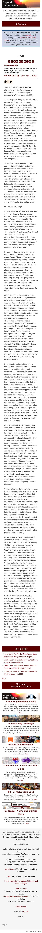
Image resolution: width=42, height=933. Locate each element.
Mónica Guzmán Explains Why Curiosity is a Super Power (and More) (21, 661)
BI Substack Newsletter (21, 744)
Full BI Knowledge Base (21, 792)
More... (4, 678)
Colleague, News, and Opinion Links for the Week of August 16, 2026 (20, 672)
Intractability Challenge (21, 723)
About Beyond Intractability (21, 701)
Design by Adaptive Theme (33, 931)
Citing (9, 876)
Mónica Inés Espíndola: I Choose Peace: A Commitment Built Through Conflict (20, 666)
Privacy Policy (21, 888)
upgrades (28, 35)
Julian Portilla (25, 75)
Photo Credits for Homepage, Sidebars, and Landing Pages (21, 882)
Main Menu (21, 24)
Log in (4, 924)
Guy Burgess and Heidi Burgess (15, 896)
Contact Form (21, 906)
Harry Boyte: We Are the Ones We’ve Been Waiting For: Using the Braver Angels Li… (20, 655)
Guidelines (9, 869)
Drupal (25, 911)
